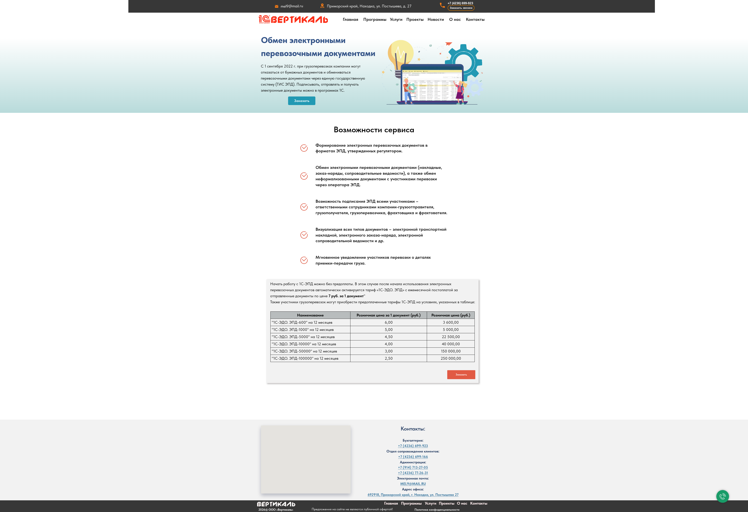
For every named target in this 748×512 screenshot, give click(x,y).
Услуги (396, 19)
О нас (455, 19)
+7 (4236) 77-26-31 (413, 473)
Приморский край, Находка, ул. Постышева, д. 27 (369, 6)
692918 (373, 495)
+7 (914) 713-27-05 (413, 467)
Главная (350, 19)
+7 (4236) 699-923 (460, 3)
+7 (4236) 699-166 (413, 457)
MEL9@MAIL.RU (413, 484)
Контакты (475, 19)
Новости (436, 19)
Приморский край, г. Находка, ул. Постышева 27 (420, 495)
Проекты (415, 19)
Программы (374, 19)
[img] (293, 19)
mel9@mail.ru (292, 6)
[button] (461, 8)
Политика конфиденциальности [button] (437, 509)
